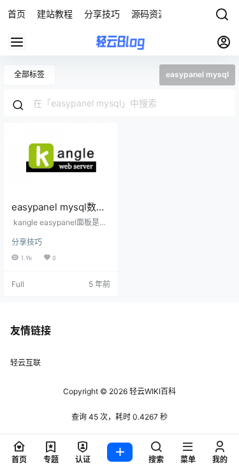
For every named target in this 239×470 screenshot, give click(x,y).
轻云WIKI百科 (151, 391)
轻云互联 (25, 362)
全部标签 (29, 74)
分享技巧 (26, 242)
